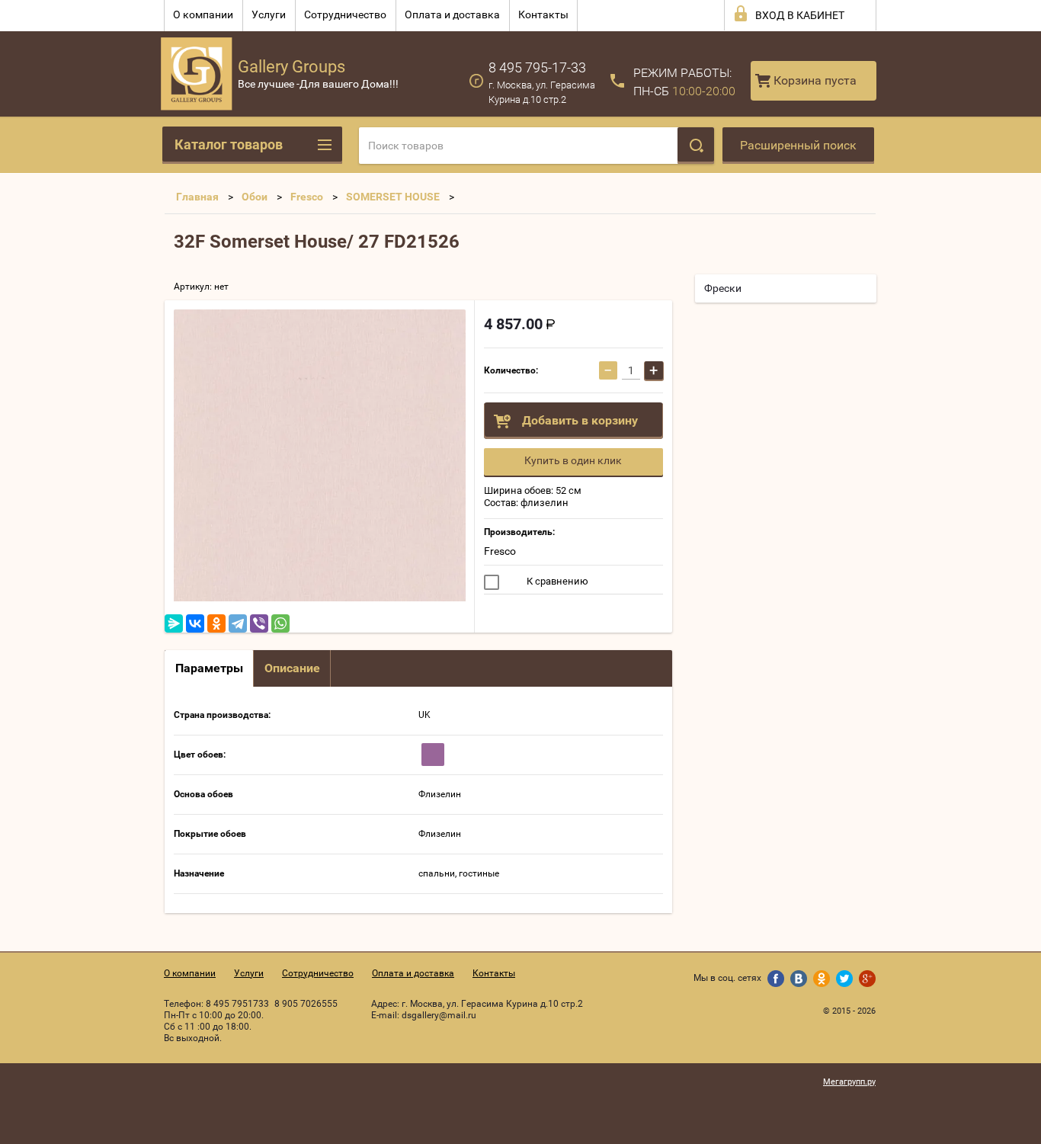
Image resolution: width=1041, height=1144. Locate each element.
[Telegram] (238, 623)
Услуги (268, 14)
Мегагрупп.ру (849, 1082)
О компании (203, 14)
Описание (292, 668)
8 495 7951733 (237, 1003)
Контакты (543, 14)
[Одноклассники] (216, 623)
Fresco (306, 197)
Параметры (209, 668)
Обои (254, 197)
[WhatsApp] (280, 623)
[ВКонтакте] (195, 623)
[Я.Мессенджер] (174, 623)
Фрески (723, 288)
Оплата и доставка (452, 14)
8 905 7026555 (306, 1003)
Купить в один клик (573, 460)
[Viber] (259, 623)
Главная (197, 197)
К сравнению (556, 581)
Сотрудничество (345, 14)
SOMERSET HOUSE (393, 197)
